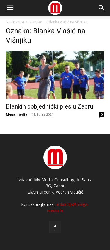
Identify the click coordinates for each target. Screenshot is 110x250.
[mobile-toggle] (10, 8)
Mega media (17, 114)
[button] (102, 8)
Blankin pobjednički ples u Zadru (49, 106)
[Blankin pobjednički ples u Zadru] (55, 75)
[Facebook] (55, 227)
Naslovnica (15, 21)
